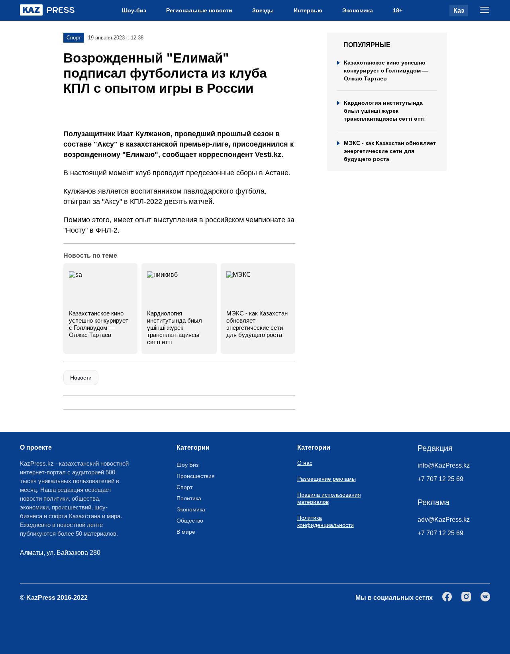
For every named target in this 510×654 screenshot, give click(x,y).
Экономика (357, 10)
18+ (397, 10)
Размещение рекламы (326, 479)
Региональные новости (199, 10)
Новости (81, 377)
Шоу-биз (134, 10)
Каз (458, 10)
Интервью (308, 10)
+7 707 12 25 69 (440, 479)
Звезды (263, 10)
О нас (304, 463)
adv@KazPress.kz (444, 519)
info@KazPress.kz (444, 465)
